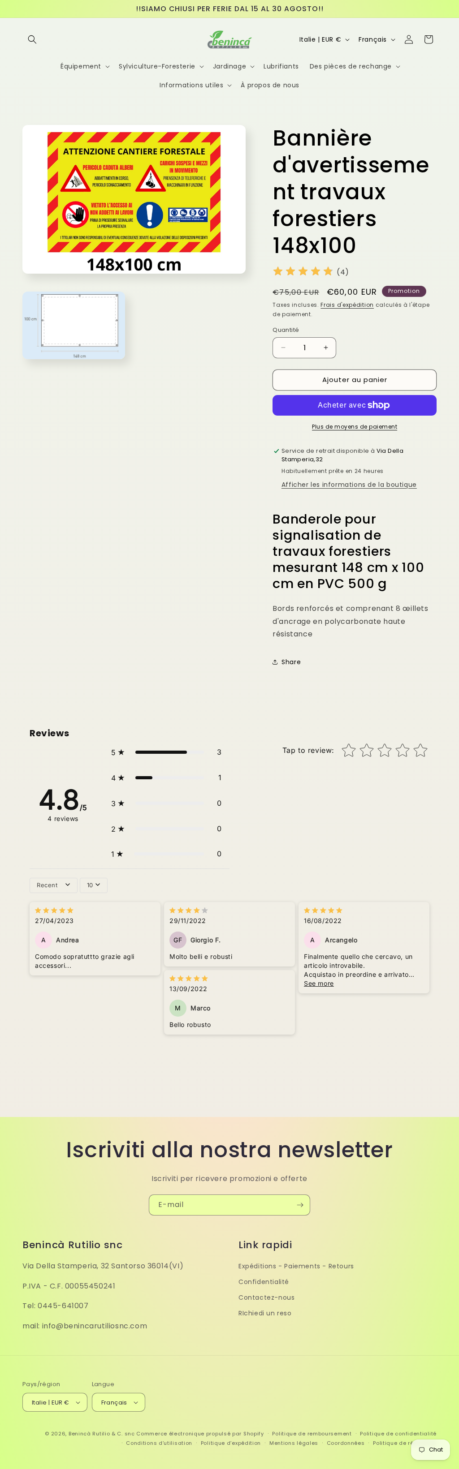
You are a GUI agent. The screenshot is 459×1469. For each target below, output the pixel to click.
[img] (303, 272)
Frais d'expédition (347, 305)
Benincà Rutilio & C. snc (102, 1433)
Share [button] (291, 661)
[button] (32, 39)
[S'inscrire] (300, 1205)
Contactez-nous (266, 1297)
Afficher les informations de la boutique (349, 484)
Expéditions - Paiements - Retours (296, 1266)
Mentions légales (293, 1443)
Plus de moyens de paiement (354, 426)
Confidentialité (263, 1281)
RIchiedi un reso (265, 1313)
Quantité (286, 330)
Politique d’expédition (231, 1443)
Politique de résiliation (405, 1443)
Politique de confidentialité (398, 1433)
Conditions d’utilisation (159, 1443)
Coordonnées (346, 1443)
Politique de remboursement (311, 1433)
